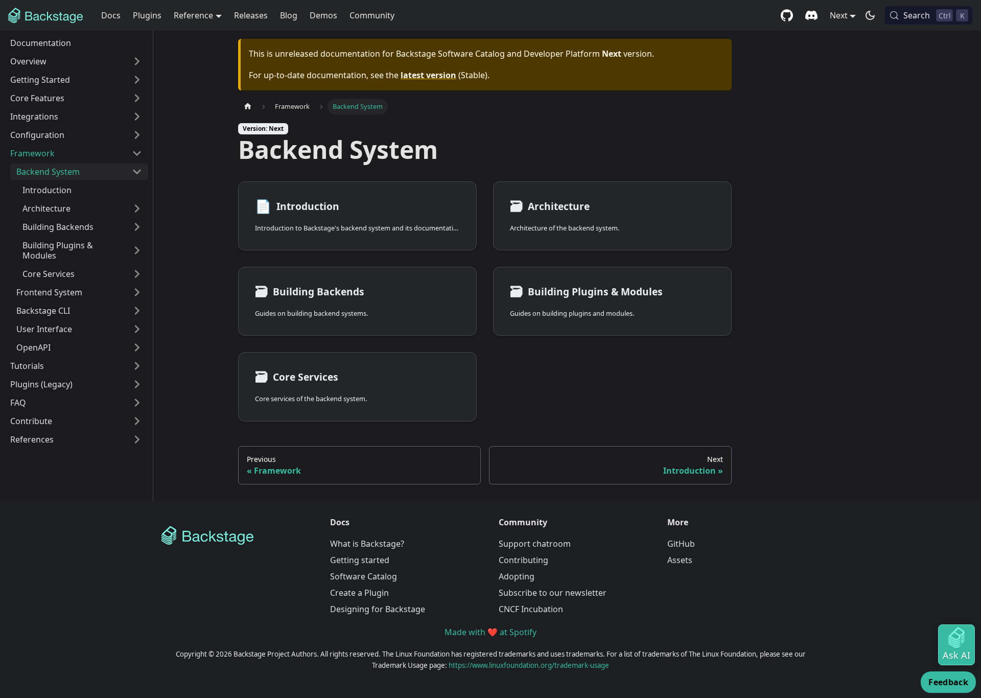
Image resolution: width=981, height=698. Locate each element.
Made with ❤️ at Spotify (490, 632)
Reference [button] (193, 15)
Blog (288, 15)
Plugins (147, 15)
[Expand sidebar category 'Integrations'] (137, 116)
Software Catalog (363, 576)
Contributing (523, 560)
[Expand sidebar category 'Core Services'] (137, 274)
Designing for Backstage (377, 609)
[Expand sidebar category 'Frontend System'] (137, 292)
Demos (323, 15)
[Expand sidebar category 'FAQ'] (137, 402)
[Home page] (248, 106)
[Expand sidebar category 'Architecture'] (137, 208)
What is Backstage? (367, 543)
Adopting (516, 576)
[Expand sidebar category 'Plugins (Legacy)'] (137, 384)
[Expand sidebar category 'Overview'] (137, 61)
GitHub (681, 543)
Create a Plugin (359, 592)
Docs (111, 15)
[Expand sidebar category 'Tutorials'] (137, 366)
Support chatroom (535, 543)
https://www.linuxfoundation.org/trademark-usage (529, 665)
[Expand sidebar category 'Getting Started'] (137, 80)
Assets (679, 560)
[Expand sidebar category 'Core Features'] (137, 98)
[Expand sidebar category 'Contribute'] (137, 421)
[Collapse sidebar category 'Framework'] (137, 153)
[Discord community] (811, 15)
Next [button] (839, 15)
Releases (251, 15)
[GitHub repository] (787, 15)
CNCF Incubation (531, 609)
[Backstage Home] (237, 535)
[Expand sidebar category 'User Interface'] (137, 329)
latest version (428, 75)
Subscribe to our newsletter (552, 592)
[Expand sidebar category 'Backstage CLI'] (137, 311)
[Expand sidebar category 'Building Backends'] (137, 227)
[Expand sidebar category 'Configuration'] (137, 135)
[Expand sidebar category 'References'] (137, 439)
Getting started (359, 560)
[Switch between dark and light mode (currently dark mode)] (870, 15)
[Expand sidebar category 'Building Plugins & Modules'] (137, 250)
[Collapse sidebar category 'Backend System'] (137, 172)
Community (371, 15)
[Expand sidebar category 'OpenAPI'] (137, 347)
